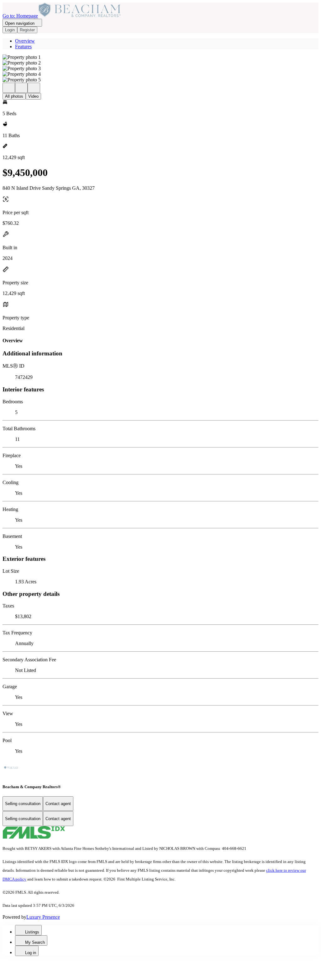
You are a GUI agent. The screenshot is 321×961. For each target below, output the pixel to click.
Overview (25, 41)
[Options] (9, 88)
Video (33, 96)
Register (27, 30)
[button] (160, 57)
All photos (14, 96)
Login (10, 30)
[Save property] (21, 88)
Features (23, 46)
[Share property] (34, 88)
